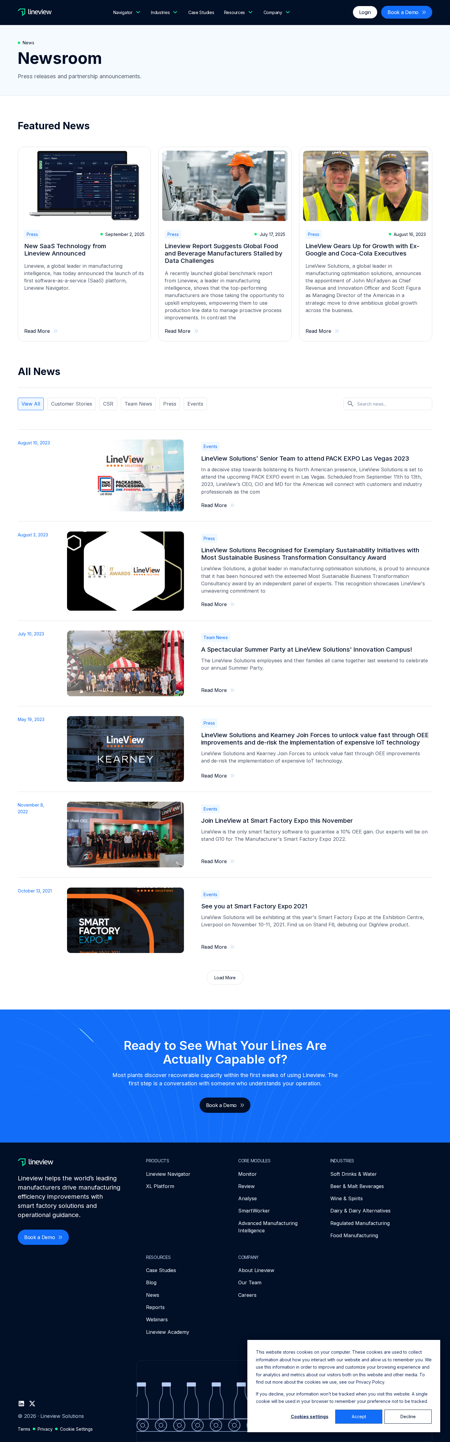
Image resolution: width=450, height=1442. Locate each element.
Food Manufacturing (354, 1235)
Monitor (247, 1174)
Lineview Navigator (168, 1174)
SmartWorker (254, 1211)
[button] (127, 12)
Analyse (247, 1198)
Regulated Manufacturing (360, 1223)
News (152, 1295)
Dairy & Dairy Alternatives (360, 1211)
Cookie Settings (76, 1429)
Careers (247, 1295)
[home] (35, 12)
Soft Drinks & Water (353, 1174)
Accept (359, 1416)
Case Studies (201, 12)
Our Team (249, 1282)
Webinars (157, 1319)
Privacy (45, 1429)
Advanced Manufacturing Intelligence (268, 1227)
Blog (151, 1282)
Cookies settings (309, 1416)
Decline (408, 1416)
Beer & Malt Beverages (357, 1186)
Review (246, 1186)
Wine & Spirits (346, 1198)
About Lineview (256, 1270)
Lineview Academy (167, 1332)
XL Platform (160, 1186)
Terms (24, 1429)
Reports (155, 1307)
